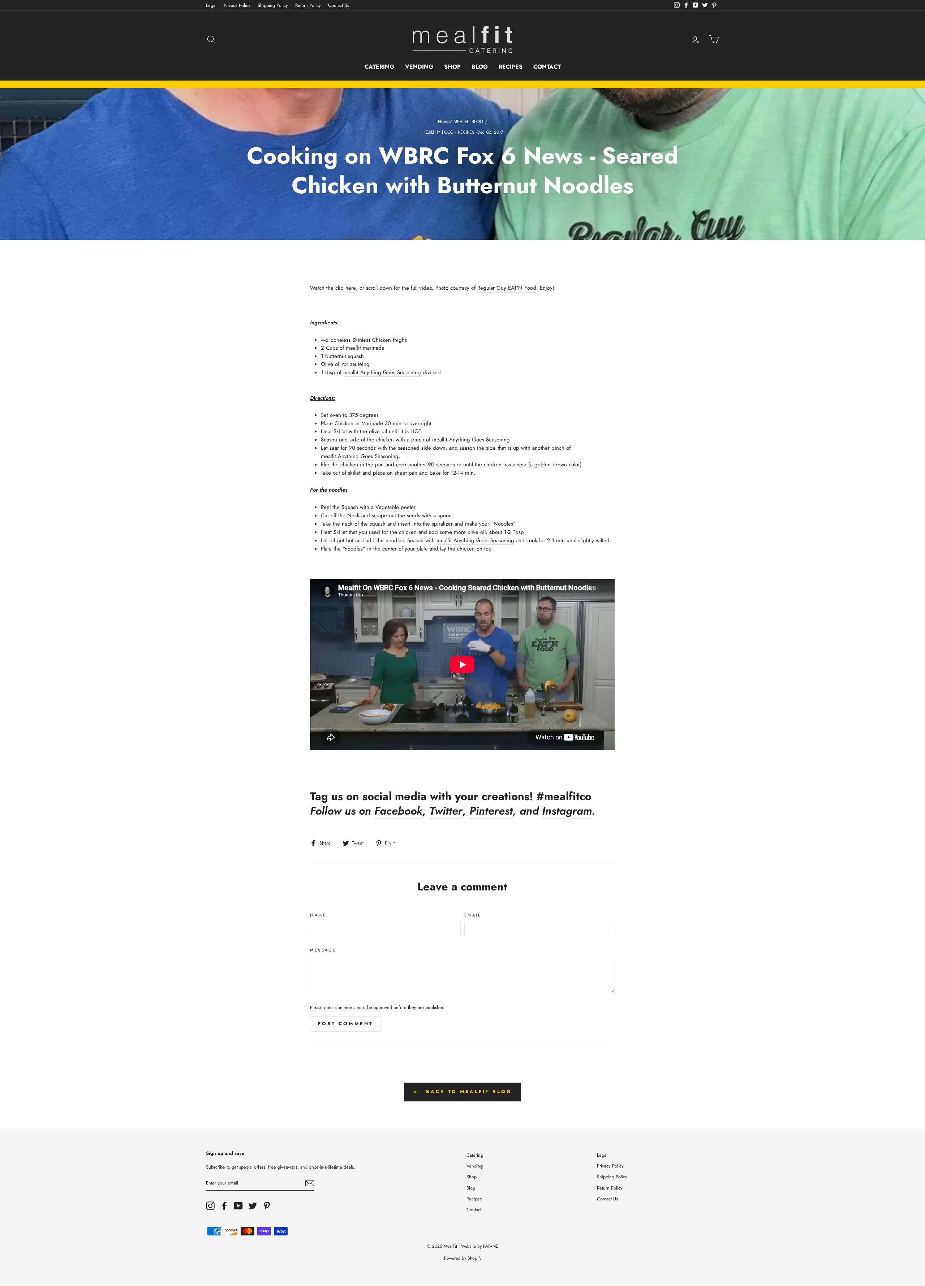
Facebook (398, 811)
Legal (211, 5)
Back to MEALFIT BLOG (467, 1091)
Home (443, 121)
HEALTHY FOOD (437, 132)
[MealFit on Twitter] (252, 1205)
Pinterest (491, 811)
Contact (547, 66)
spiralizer (442, 524)
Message (323, 950)
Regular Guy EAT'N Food (506, 288)
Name (318, 915)
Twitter (445, 811)
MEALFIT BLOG (468, 121)
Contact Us (338, 5)
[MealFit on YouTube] (238, 1205)
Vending (419, 66)
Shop (452, 66)
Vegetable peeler (395, 507)
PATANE (490, 1246)
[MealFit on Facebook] (224, 1205)
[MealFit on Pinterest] (266, 1205)
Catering (379, 66)
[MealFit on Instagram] (210, 1205)
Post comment (345, 1023)
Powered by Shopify (462, 1258)
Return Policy (308, 5)
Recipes (510, 66)
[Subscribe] (309, 1183)
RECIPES (466, 132)
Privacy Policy (237, 5)
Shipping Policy (273, 5)
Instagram (567, 811)
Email (472, 915)
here (350, 288)
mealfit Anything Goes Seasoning (382, 372)
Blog (480, 66)
